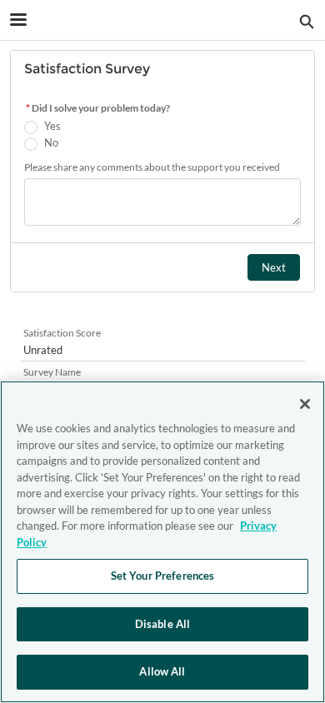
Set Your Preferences (163, 575)
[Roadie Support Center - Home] (162, 20)
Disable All (162, 624)
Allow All (162, 671)
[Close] (305, 404)
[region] (162, 542)
